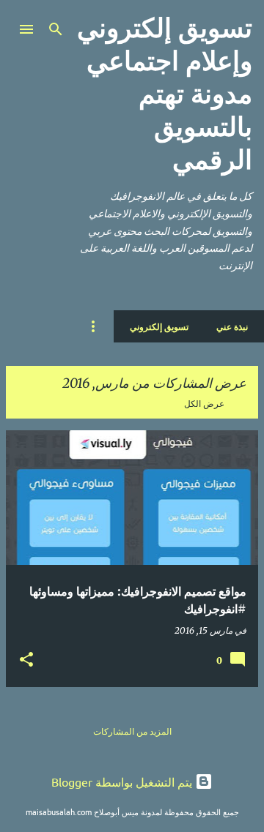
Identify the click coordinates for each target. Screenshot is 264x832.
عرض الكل (204, 403)
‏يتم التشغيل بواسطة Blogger (123, 781)
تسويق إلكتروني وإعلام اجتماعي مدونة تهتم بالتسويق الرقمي (164, 94)
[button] (26, 660)
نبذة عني (232, 326)
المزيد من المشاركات (132, 731)
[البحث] (56, 29)
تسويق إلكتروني (159, 326)
